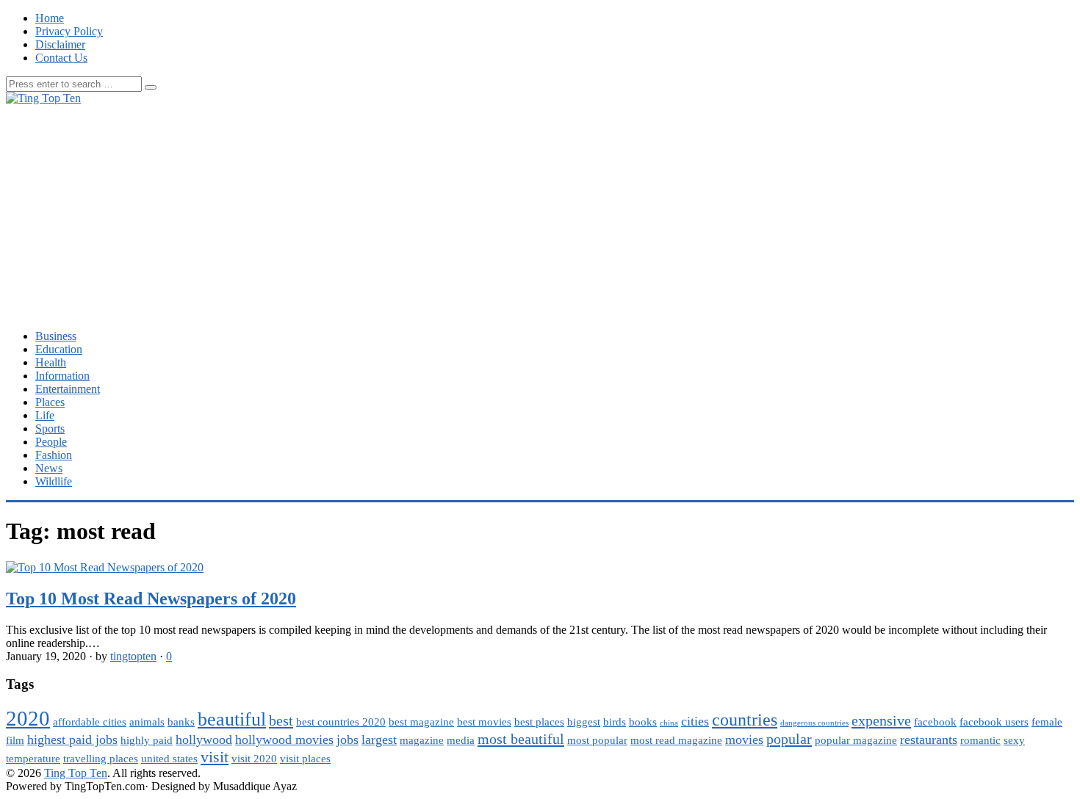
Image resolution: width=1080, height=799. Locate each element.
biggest (583, 722)
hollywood (204, 739)
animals (147, 722)
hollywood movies (284, 739)
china (669, 723)
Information (62, 375)
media (461, 740)
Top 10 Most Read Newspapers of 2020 (151, 598)
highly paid (146, 740)
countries (744, 719)
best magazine (421, 722)
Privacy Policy (69, 31)
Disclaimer (60, 44)
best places (539, 722)
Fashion (53, 455)
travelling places (100, 758)
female (1047, 722)
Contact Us (61, 57)
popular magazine (856, 740)
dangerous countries (814, 723)
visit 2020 (254, 758)
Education (58, 349)
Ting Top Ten (75, 773)
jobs (347, 739)
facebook (935, 722)
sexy (1014, 740)
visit (214, 757)
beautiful (232, 719)
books (643, 722)
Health (50, 362)
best (281, 720)
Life (44, 415)
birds (614, 722)
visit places (305, 758)
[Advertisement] (540, 215)
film (15, 740)
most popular (597, 740)
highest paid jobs (72, 739)
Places (50, 402)
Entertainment (67, 389)
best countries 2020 (341, 722)
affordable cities (89, 722)
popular (789, 739)
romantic (980, 740)
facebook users (994, 722)
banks (181, 722)
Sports (50, 428)
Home (49, 18)
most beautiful (521, 739)
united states (169, 758)
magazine (422, 740)
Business (55, 336)
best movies (484, 722)
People (51, 441)
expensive (881, 720)
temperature (33, 758)
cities (695, 721)
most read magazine (676, 740)
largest (379, 739)
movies (744, 739)
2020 (28, 718)
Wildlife (53, 481)
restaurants (928, 739)
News (48, 468)
